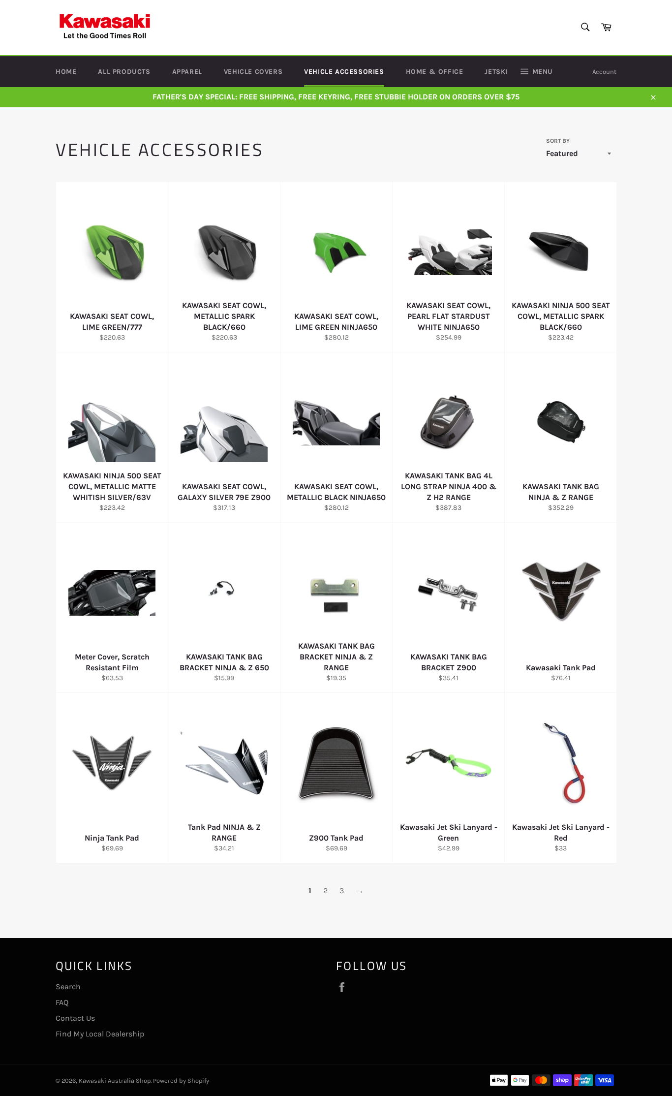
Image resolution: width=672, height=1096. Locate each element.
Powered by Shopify (181, 1080)
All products (124, 71)
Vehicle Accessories (344, 71)
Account (604, 71)
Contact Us (75, 1018)
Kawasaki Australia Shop (115, 1080)
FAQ (62, 1002)
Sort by (558, 140)
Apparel (187, 71)
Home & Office (434, 71)
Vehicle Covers (253, 71)
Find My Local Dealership (100, 1033)
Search (68, 986)
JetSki (496, 71)
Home (66, 71)
